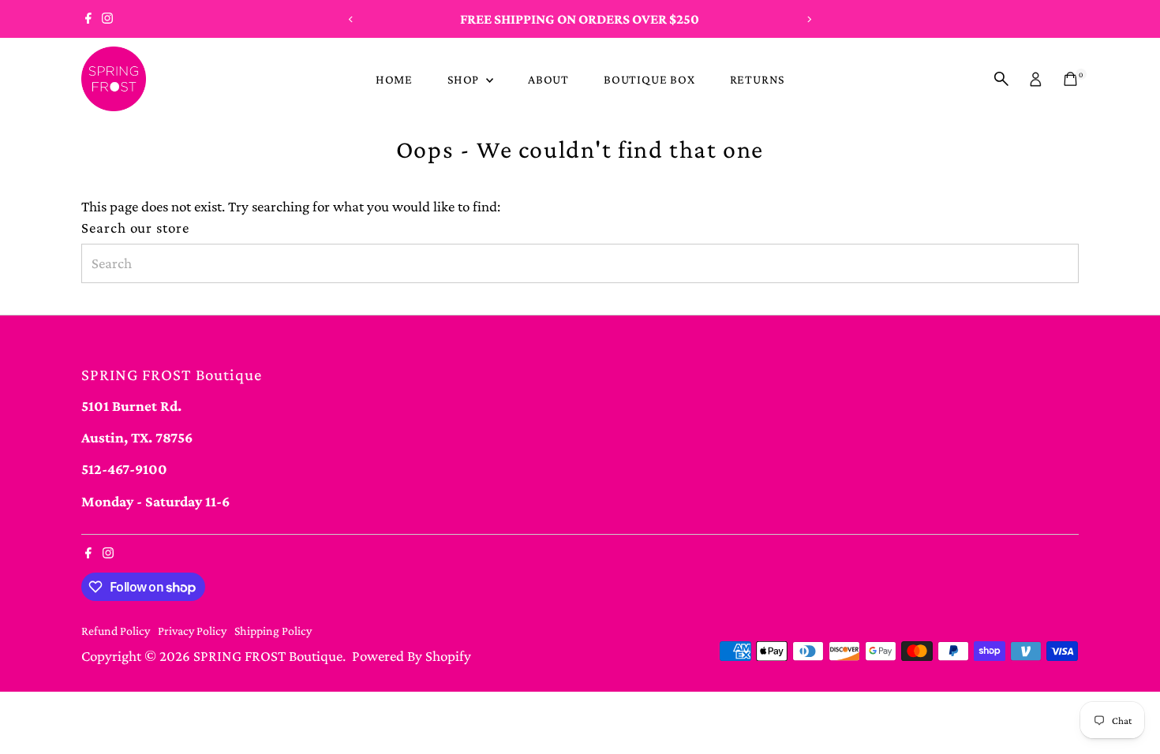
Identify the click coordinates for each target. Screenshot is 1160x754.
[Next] (808, 19)
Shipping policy (273, 630)
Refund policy (115, 630)
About (548, 79)
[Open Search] (1001, 79)
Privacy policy (192, 630)
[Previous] (351, 19)
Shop (464, 79)
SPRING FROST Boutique (267, 656)
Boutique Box (649, 79)
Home (394, 79)
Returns (757, 79)
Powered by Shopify (411, 656)
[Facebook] (88, 19)
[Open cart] (1070, 79)
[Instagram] (107, 19)
